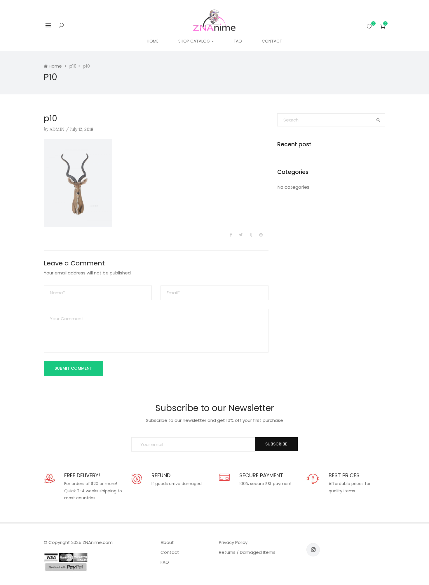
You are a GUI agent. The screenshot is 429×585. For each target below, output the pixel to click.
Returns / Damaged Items (247, 552)
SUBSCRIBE (276, 444)
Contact (272, 41)
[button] (383, 26)
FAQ (238, 41)
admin (57, 129)
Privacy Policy (233, 542)
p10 (72, 66)
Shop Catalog (194, 41)
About (167, 542)
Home (152, 41)
